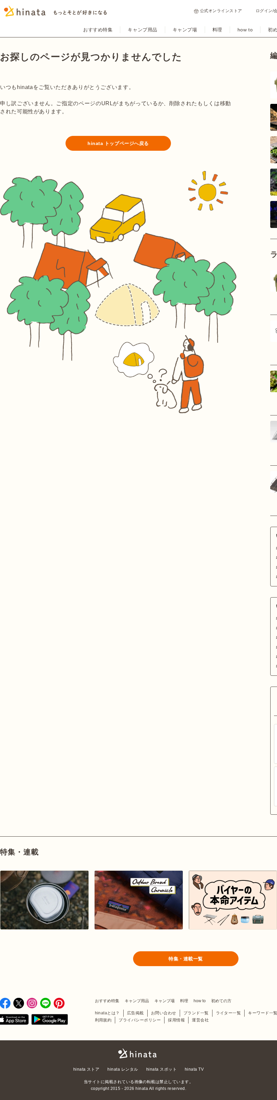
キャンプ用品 (142, 29)
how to (245, 29)
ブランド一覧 (196, 1013)
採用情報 (176, 1020)
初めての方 (221, 1000)
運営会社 (200, 1020)
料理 (217, 29)
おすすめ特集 (97, 29)
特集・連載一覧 (186, 958)
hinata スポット (161, 1069)
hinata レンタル (122, 1069)
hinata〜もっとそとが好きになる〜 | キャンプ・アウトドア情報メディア (138, 1053)
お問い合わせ (163, 1013)
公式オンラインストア (221, 10)
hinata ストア (86, 1069)
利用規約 (103, 1020)
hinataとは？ (107, 1013)
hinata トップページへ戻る (118, 143)
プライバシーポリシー (140, 1020)
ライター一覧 (228, 1013)
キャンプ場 (185, 29)
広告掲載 (135, 1013)
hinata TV (194, 1069)
